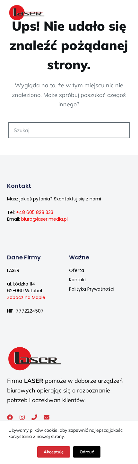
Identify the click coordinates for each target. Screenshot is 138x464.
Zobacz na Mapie (26, 297)
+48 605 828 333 (34, 212)
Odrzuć (87, 451)
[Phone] (34, 417)
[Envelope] (46, 417)
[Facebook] (10, 417)
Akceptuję (54, 451)
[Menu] (127, 13)
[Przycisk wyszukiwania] (121, 130)
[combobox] (61, 130)
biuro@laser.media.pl (44, 219)
